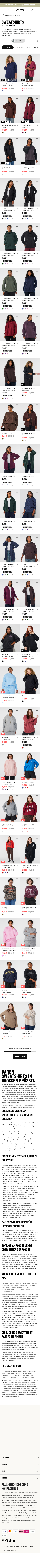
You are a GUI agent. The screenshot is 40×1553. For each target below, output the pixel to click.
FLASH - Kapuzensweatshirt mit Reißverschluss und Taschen (8, 209)
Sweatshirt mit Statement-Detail (6, 991)
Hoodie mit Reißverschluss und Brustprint (7, 655)
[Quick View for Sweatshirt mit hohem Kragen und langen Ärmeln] (17, 696)
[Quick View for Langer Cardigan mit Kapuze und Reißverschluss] (37, 125)
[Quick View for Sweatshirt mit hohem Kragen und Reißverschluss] (17, 1032)
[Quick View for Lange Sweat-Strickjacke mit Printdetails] (37, 865)
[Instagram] (3, 1540)
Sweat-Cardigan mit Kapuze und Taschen (7, 84)
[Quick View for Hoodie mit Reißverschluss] (17, 737)
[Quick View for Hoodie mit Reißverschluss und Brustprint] (17, 654)
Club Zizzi (26, 1386)
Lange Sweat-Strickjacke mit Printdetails (29, 866)
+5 (12, 264)
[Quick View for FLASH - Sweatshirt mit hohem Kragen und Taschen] (17, 782)
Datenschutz (5, 1546)
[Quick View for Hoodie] (37, 696)
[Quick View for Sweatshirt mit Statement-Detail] (17, 990)
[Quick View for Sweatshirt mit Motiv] (17, 433)
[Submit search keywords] (3, 15)
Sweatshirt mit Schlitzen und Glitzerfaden (28, 949)
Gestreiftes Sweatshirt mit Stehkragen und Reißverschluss (29, 1032)
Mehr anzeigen (6, 35)
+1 (12, 219)
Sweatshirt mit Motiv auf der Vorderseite (8, 866)
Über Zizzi (5, 1478)
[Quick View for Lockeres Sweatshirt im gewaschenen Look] (37, 737)
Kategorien (5, 1458)
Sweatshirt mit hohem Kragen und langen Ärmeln (9, 696)
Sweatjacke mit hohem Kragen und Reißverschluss (28, 389)
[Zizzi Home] (20, 9)
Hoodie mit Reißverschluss (6, 738)
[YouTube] (14, 1540)
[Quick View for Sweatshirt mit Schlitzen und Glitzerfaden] (37, 949)
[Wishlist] (17, 56)
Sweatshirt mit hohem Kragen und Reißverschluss (8, 1032)
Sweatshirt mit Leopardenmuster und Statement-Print (8, 908)
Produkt (29, 47)
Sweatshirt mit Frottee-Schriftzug (28, 825)
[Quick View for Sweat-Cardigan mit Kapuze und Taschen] (17, 84)
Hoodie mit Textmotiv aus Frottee (9, 126)
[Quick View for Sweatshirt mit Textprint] (37, 782)
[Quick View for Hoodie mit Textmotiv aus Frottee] (17, 125)
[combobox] (20, 15)
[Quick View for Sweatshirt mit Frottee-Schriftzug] (37, 824)
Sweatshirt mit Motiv (7, 433)
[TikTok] (10, 1540)
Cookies (16, 1546)
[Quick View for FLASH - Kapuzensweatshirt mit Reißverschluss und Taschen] (17, 208)
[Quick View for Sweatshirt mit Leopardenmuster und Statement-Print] (17, 907)
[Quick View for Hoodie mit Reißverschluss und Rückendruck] (37, 84)
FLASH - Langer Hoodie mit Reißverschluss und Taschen (28, 209)
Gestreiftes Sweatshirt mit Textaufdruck (29, 908)
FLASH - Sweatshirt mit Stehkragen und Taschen (8, 254)
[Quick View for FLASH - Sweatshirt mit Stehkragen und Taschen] (17, 253)
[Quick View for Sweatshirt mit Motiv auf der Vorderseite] (17, 865)
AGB (11, 1546)
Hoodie (24, 696)
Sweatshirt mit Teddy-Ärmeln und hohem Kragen (29, 168)
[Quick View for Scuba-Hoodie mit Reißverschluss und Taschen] (17, 824)
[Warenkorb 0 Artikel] (36, 9)
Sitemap (31, 1546)
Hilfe (3, 1471)
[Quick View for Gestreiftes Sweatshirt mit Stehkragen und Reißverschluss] (37, 1032)
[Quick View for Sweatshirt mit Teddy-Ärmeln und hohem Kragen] (37, 167)
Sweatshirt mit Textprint (28, 782)
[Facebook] (6, 1540)
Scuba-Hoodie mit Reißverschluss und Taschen (7, 825)
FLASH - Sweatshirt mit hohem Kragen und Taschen (8, 783)
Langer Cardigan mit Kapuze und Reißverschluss (27, 126)
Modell (36, 47)
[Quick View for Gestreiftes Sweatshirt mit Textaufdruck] (37, 907)
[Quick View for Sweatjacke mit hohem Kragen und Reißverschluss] (37, 388)
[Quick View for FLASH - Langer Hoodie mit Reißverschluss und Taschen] (37, 208)
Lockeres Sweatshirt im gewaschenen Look (28, 738)
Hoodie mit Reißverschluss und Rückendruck (27, 84)
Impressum (24, 1546)
